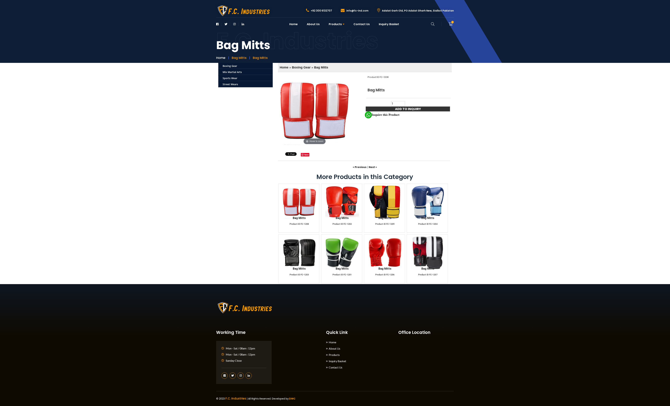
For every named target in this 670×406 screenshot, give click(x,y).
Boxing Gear (230, 66)
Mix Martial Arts (232, 72)
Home (293, 24)
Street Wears (230, 84)
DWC (292, 398)
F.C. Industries (235, 398)
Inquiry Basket (389, 24)
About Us (313, 24)
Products (335, 24)
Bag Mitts (321, 67)
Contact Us (361, 24)
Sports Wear (230, 78)
